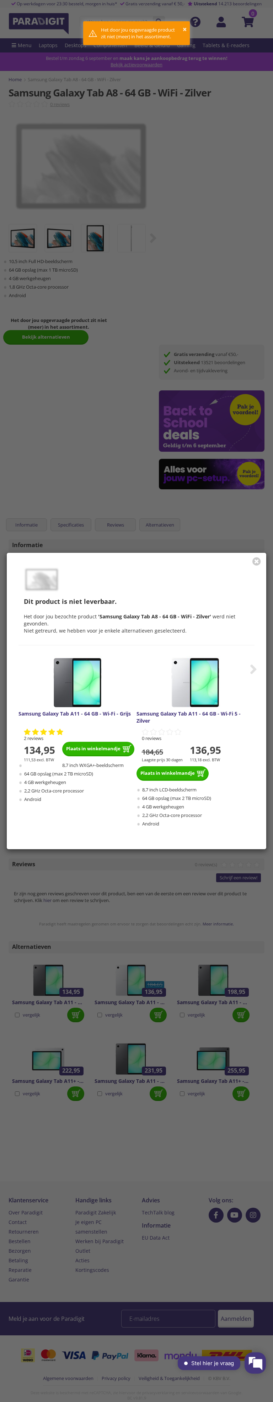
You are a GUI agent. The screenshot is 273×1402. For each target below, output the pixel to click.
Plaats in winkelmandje (93, 748)
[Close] (256, 561)
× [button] (185, 29)
